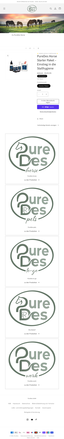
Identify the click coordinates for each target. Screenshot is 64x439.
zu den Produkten (30, 180)
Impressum (16, 403)
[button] (4, 8)
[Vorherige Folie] (26, 48)
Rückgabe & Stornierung (32, 412)
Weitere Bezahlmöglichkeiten (48, 111)
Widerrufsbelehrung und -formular (43, 403)
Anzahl (39, 90)
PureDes (16, 436)
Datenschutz (26, 403)
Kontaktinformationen (40, 436)
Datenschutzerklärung (26, 436)
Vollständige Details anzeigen (47, 125)
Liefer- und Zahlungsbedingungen (22, 408)
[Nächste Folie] (34, 48)
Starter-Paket (43, 86)
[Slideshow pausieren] (38, 48)
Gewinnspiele (46, 408)
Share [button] (41, 119)
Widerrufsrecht (31, 437)
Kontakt (37, 408)
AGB (9, 403)
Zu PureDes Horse (18, 35)
